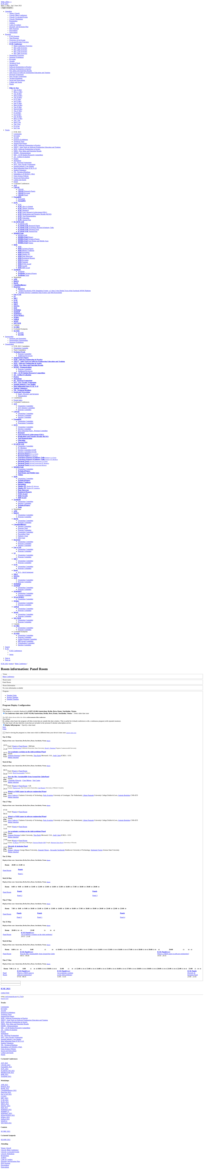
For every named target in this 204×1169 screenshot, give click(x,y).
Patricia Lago (17, 788)
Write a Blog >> (6, 2)
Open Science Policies (21, 176)
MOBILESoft (22, 235)
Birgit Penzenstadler (19, 773)
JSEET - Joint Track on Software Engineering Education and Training (37, 147)
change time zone (71, 733)
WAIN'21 (4, 1121)
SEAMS (21, 333)
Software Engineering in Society (20, 69)
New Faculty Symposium (17, 76)
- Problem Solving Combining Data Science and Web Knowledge (40, 292)
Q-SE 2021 (4, 1100)
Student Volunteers (20, 170)
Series (11, 654)
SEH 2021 (4, 1108)
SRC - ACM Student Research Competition (28, 155)
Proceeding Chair (24, 534)
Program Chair (23, 528)
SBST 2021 (5, 1104)
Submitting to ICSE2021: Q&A (24, 174)
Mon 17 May (18, 92)
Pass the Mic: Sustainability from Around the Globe (28, 777)
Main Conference (21, 664)
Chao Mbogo (26, 780)
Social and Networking (17, 80)
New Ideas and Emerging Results (20, 71)
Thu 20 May (18, 97)
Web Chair (21, 538)
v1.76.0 (20, 996)
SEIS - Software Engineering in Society (27, 149)
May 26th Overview (20, 50)
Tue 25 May (18, 107)
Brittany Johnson (13, 850)
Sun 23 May (18, 103)
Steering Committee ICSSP (27, 450)
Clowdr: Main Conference (18, 15)
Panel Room (23, 746)
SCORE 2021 (5, 1131)
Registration (13, 21)
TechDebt (21, 271)
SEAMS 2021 (5, 1140)
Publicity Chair (23, 536)
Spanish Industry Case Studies (24, 166)
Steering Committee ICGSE (27, 452)
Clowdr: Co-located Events (18, 17)
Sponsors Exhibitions (16, 57)
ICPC (20, 205)
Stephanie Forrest (96, 850)
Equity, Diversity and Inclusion (28, 394)
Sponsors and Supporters (17, 338)
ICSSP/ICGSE (23, 224)
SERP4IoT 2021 (6, 1113)
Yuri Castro (36, 780)
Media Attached (13, 757)
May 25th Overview (20, 48)
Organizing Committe (21, 348)
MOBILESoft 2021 (7, 1072)
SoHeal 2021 (5, 1119)
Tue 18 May (18, 94)
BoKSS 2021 (5, 1086)
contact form (5, 993)
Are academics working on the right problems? (27, 752)
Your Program (14, 38)
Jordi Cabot (57, 755)
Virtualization (22, 396)
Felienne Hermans (14, 755)
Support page (4, 998)
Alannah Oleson (43, 850)
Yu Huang (16, 842)
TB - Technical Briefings (22, 172)
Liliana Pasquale (88, 795)
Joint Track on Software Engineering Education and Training (29, 73)
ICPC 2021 (4, 1069)
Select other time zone (81, 713)
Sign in (7, 658)
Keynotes (12, 59)
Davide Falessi (17, 748)
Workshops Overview (16, 55)
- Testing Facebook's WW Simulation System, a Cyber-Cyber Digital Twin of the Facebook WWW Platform (54, 291)
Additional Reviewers (25, 356)
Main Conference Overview (23, 46)
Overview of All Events (17, 40)
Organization (9, 344)
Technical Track (14, 63)
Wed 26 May (18, 109)
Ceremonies (18, 134)
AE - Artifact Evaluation (22, 157)
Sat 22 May (17, 101)
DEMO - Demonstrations (22, 153)
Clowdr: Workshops (16, 19)
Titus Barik (37, 755)
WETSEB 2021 (6, 1123)
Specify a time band (28, 725)
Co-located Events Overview (19, 42)
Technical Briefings (15, 78)
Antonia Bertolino (124, 795)
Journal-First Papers (20, 143)
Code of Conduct (15, 25)
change (48, 740)
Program (8, 34)
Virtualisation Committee (26, 643)
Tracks (7, 130)
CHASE (21, 189)
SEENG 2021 (5, 1106)
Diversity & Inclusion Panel (18, 846)
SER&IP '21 (5, 1111)
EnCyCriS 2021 (6, 1094)
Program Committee (24, 354)
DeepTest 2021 (6, 1092)
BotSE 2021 (5, 1088)
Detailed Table (12, 695)
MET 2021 (4, 1098)
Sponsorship (9, 336)
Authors (12, 23)
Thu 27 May (18, 111)
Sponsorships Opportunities (18, 340)
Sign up (7, 660)
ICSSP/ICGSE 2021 (8, 1071)
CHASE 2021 (5, 1065)
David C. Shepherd (50, 748)
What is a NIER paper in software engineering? (27, 791)
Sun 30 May (18, 117)
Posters (16, 159)
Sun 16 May (18, 90)
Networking (13, 32)
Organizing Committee (25, 406)
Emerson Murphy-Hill (39, 842)
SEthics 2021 (5, 1117)
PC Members (22, 448)
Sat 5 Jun (17, 128)
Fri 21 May (17, 99)
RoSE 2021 (5, 1102)
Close (4, 729)
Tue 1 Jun (17, 120)
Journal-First (13, 65)
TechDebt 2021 (6, 1076)
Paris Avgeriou (48, 795)
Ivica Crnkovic (13, 795)
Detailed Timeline (13, 699)
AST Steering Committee (26, 408)
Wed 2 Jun (17, 122)
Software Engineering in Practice (20, 67)
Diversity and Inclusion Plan (18, 27)
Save (4, 727)
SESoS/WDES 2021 (8, 1115)
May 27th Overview (20, 51)
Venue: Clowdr (14, 13)
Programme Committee (25, 423)
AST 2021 (4, 1063)
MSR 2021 (4, 1074)
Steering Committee (24, 417)
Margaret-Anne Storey (57, 842)
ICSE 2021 (4, 664)
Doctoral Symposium (16, 74)
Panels (11, 84)
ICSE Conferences (15, 651)
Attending (8, 11)
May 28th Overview (20, 53)
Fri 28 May (17, 113)
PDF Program (14, 29)
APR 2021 (4, 1085)
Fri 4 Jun (17, 126)
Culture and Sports (15, 82)
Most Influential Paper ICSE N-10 (25, 168)
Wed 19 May (18, 95)
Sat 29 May (17, 115)
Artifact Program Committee (27, 639)
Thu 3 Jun (17, 124)
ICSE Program (14, 36)
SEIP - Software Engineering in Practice (27, 145)
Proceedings (13, 30)
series (11, 664)
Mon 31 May (18, 118)
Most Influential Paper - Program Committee (33, 431)
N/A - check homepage (25, 572)
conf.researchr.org (11, 996)
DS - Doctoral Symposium (22, 162)
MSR (19, 247)
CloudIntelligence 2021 (9, 1090)
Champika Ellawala (14, 780)
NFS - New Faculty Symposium (24, 164)
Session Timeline (12, 697)
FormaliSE (21, 199)
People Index (18, 400)
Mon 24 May (18, 105)
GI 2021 (3, 1096)
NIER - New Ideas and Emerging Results (27, 151)
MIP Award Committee (25, 641)
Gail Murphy (41, 788)
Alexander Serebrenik (57, 850)
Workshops (17, 161)
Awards (12, 61)
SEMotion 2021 (6, 1109)
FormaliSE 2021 (6, 1067)
